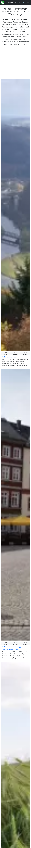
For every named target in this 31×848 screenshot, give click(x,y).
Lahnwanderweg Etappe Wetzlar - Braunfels (12, 648)
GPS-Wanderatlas (13, 2)
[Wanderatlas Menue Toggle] (27, 2)
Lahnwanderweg (9, 357)
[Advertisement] (15, 62)
